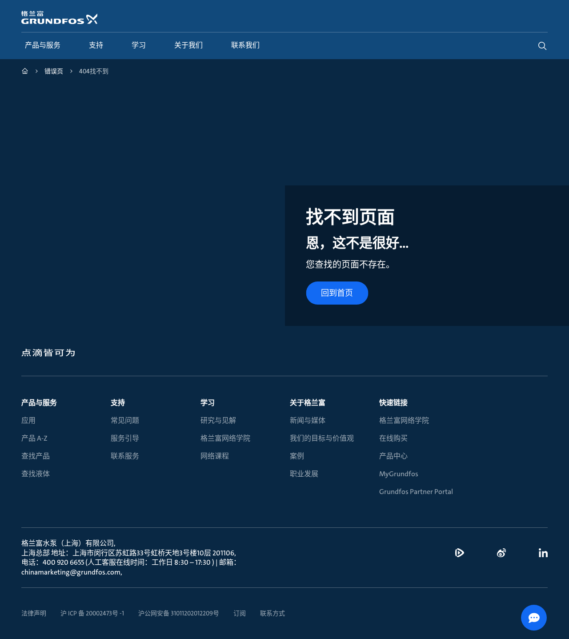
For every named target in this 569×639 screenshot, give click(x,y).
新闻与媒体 (307, 420)
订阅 (239, 613)
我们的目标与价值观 (322, 438)
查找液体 (35, 473)
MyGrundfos (398, 473)
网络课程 (214, 456)
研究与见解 (218, 420)
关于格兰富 (307, 402)
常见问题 (125, 420)
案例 (297, 456)
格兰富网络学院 (225, 438)
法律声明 (33, 613)
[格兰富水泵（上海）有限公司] (24, 72)
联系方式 (272, 613)
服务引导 (125, 438)
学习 (207, 402)
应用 (28, 420)
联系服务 (125, 456)
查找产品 (35, 456)
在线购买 (393, 438)
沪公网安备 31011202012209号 (178, 613)
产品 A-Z (34, 438)
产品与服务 (39, 402)
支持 (118, 402)
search (542, 46)
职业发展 (304, 473)
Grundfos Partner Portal (416, 491)
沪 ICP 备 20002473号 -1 (92, 613)
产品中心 (393, 456)
